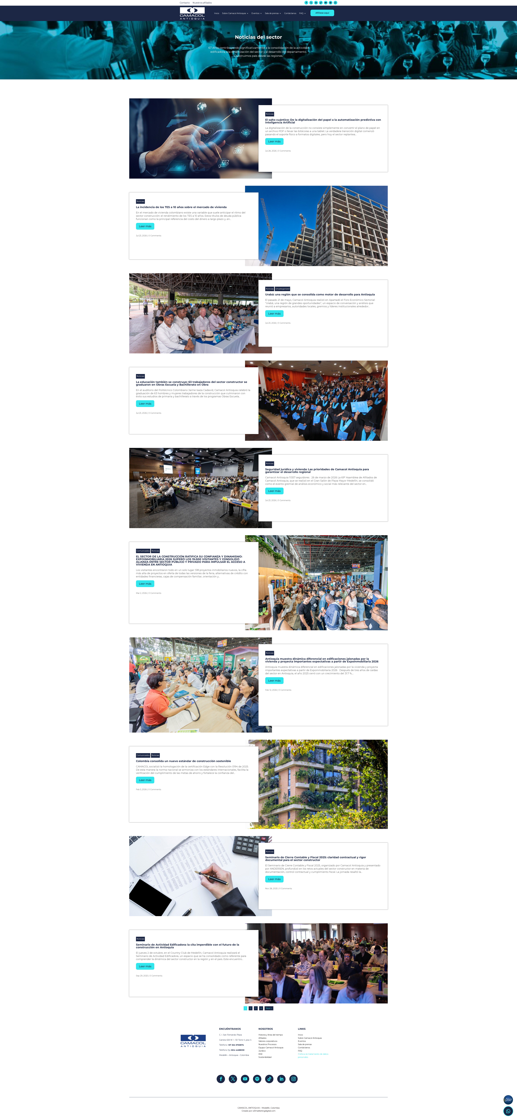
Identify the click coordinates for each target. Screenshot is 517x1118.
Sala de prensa (272, 13)
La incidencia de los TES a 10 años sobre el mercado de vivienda (181, 207)
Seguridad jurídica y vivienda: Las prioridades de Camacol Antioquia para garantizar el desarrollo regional (317, 471)
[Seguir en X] (311, 3)
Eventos (255, 13)
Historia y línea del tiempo (270, 1035)
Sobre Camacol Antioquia (234, 13)
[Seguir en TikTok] (321, 3)
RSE (260, 1054)
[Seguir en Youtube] (326, 3)
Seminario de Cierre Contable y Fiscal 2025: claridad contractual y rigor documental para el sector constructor (315, 859)
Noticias (269, 114)
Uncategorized (282, 289)
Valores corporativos (267, 1041)
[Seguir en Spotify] (330, 3)
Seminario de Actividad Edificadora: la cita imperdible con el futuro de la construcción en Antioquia (187, 946)
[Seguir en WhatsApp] (508, 1111)
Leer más (274, 141)
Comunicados (143, 551)
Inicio (216, 13)
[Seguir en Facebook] (306, 3)
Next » (269, 1008)
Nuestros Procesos (267, 1044)
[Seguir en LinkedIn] (316, 3)
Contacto (185, 3)
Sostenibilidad (264, 1057)
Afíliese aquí (322, 13)
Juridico (262, 1051)
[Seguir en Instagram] (335, 3)
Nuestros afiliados (202, 3)
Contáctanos (290, 13)
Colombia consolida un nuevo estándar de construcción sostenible (183, 761)
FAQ (301, 13)
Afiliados (262, 1038)
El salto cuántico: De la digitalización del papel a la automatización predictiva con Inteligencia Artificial (323, 121)
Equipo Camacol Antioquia (270, 1047)
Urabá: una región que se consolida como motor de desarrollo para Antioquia (320, 294)
